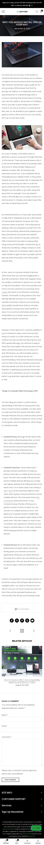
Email (4, 726)
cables (4, 292)
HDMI (4, 305)
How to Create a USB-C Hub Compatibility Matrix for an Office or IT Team (22, 681)
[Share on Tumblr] (27, 621)
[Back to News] (22, 631)
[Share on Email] (32, 621)
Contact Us (32, 836)
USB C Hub (8, 491)
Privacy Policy (27, 834)
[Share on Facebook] (12, 621)
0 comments (23, 609)
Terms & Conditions (8, 829)
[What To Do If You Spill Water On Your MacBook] (10, 631)
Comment (7, 737)
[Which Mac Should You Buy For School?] (34, 631)
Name (5, 715)
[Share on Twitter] (17, 621)
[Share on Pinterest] (22, 621)
